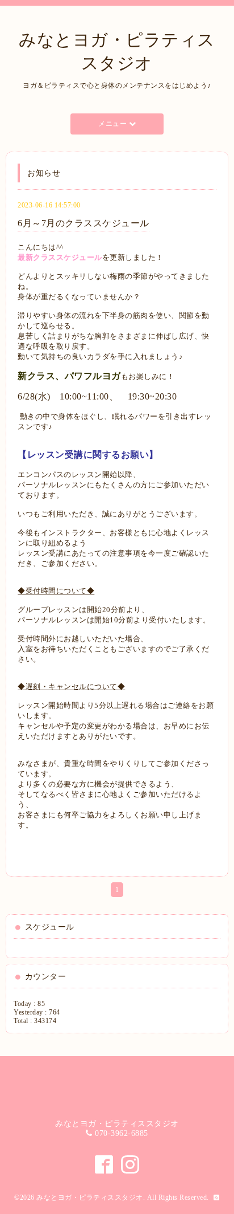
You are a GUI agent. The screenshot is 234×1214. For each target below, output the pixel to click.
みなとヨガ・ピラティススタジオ (89, 1197)
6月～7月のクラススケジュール (83, 223)
